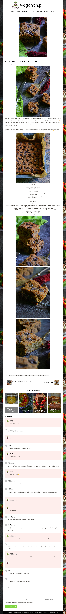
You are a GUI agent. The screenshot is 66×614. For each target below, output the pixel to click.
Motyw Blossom (45, 612)
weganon (6, 64)
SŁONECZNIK (46, 375)
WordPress (56, 612)
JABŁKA (17, 375)
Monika (9, 445)
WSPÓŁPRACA (24, 11)
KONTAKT (53, 11)
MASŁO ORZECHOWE (32, 375)
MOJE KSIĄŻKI (32, 11)
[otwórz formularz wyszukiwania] (60, 5)
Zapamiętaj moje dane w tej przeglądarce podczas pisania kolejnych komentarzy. (19, 602)
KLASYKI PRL (46, 11)
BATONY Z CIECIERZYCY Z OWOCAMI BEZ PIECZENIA (40, 411)
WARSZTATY (39, 11)
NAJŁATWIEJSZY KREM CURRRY (26, 411)
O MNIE (18, 11)
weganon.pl (31, 5)
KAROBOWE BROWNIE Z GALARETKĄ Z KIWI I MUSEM (54, 410)
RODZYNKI (40, 375)
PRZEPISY (13, 11)
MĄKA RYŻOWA (24, 375)
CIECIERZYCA (12, 375)
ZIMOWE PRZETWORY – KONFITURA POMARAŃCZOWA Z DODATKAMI (11, 410)
